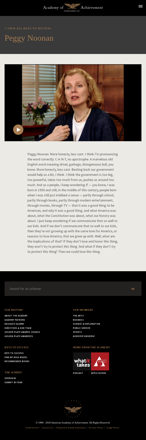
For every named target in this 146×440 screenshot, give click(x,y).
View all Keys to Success (29, 28)
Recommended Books (17, 361)
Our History (14, 310)
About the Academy (16, 315)
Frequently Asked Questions (71, 427)
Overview (10, 378)
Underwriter (32, 427)
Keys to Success (17, 347)
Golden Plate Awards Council (22, 332)
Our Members (83, 310)
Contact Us (47, 427)
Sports (77, 332)
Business (78, 320)
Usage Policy (112, 427)
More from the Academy (91, 347)
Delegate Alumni (14, 324)
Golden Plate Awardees (19, 336)
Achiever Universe (84, 336)
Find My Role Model (16, 357)
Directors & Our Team (18, 328)
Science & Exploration (86, 324)
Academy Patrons (15, 320)
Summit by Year (13, 382)
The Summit (13, 372)
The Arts (78, 315)
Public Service (81, 328)
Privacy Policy (96, 427)
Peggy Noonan (29, 37)
